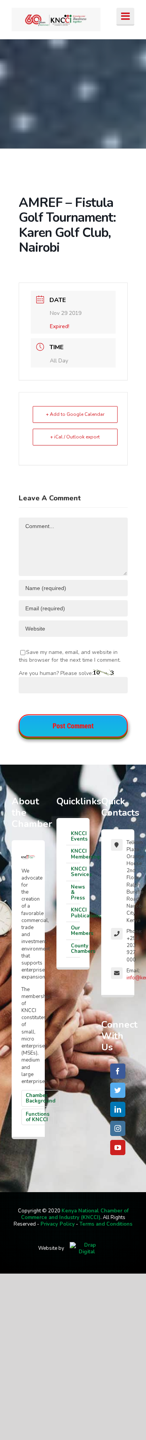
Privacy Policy (57, 1224)
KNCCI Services (75, 872)
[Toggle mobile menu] (125, 17)
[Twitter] (117, 1090)
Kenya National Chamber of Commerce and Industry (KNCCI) (74, 1214)
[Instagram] (117, 1128)
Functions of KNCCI (37, 1117)
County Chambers (75, 948)
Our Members (75, 930)
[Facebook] (117, 1071)
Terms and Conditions (105, 1224)
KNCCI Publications (75, 912)
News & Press (75, 892)
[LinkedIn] (117, 1109)
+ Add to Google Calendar (75, 414)
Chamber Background (40, 1098)
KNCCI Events (75, 836)
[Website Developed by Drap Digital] (86, 1248)
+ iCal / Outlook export (75, 437)
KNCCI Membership (75, 854)
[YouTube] (117, 1147)
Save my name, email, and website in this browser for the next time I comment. (70, 656)
